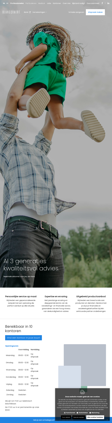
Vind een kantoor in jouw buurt (23, 337)
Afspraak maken (95, 12)
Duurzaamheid (93, 3)
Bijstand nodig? (78, 3)
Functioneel (70, 413)
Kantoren (57, 3)
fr (7, 3)
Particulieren (30, 3)
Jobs (49, 3)
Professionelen (17, 3)
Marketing (95, 413)
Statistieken (83, 413)
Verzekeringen (38, 12)
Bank (26, 12)
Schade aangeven (76, 12)
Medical (41, 3)
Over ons (66, 3)
